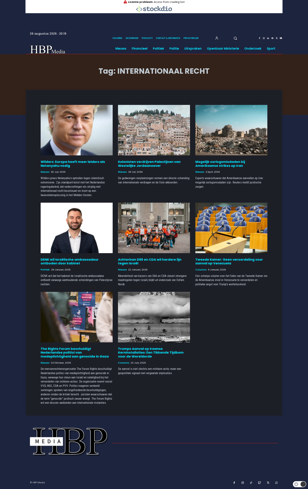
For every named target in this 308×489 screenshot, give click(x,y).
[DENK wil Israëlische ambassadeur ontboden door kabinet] (77, 228)
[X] (276, 38)
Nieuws (45, 172)
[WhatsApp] (276, 483)
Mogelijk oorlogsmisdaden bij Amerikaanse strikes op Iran (220, 163)
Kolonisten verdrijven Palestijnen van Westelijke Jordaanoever (149, 163)
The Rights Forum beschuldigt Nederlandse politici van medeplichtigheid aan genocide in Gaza (75, 352)
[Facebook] (259, 38)
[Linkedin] (268, 38)
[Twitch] (259, 483)
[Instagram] (264, 38)
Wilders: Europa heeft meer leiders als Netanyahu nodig (73, 163)
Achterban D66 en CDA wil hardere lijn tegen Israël (149, 261)
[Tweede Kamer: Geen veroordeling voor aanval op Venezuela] (231, 228)
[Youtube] (281, 38)
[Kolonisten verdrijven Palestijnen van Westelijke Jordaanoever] (154, 130)
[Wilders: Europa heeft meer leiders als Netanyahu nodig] (77, 130)
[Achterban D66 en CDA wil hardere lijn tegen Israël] (154, 228)
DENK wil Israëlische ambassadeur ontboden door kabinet (70, 261)
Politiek (45, 269)
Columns (201, 269)
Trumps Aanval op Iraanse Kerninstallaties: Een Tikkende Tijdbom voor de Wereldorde (151, 352)
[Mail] (272, 38)
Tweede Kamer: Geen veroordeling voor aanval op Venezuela (229, 261)
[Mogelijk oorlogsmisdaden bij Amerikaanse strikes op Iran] (231, 130)
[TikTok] (251, 483)
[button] (235, 38)
